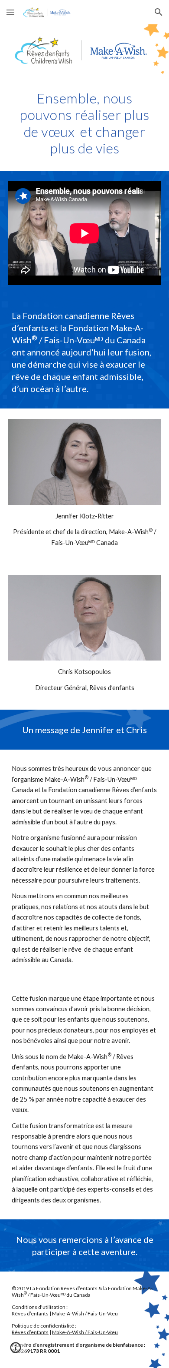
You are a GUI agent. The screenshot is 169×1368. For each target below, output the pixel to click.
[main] (84, 123)
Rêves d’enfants (30, 1313)
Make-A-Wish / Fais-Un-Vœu (85, 1313)
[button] (10, 12)
